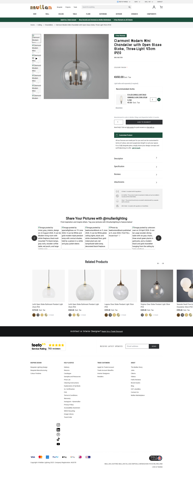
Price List (67, 380)
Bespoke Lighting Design (38, 367)
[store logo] (41, 7)
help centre (130, 127)
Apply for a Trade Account (68, 20)
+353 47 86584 (157, 467)
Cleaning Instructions (71, 383)
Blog (132, 386)
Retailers (100, 376)
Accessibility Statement (72, 408)
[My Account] (154, 7)
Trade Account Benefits (105, 370)
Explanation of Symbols (72, 386)
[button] (49, 237)
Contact (160, 2)
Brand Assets (135, 383)
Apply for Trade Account (105, 367)
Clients (133, 373)
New (34, 14)
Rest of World (123, 2)
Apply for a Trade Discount (112, 331)
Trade (75, 7)
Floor (88, 14)
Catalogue (67, 373)
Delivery (66, 367)
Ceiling (61, 14)
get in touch (136, 148)
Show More (119, 108)
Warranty (67, 398)
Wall (47, 14)
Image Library (69, 414)
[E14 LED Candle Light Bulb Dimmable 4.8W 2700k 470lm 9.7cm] (121, 99)
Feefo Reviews (136, 380)
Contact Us (135, 392)
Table (75, 14)
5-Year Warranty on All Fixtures (123, 20)
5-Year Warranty (120, 35)
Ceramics (134, 14)
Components (151, 14)
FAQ (65, 392)
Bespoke (59, 7)
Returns (66, 370)
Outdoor (119, 14)
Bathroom (103, 14)
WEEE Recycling (69, 411)
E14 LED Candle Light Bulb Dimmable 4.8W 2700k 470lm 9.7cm (137, 97)
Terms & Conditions (70, 395)
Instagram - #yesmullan (72, 401)
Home (32, 25)
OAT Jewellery (136, 389)
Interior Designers (103, 373)
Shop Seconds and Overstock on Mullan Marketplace (95, 20)
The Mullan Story (137, 367)
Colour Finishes (35, 373)
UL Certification (69, 389)
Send (154, 346)
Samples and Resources (72, 376)
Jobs (132, 370)
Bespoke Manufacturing (38, 370)
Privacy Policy (69, 405)
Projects (67, 7)
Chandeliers (49, 25)
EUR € (136, 2)
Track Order (68, 417)
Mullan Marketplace (138, 395)
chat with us (150, 127)
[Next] (163, 263)
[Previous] (159, 263)
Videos (133, 376)
